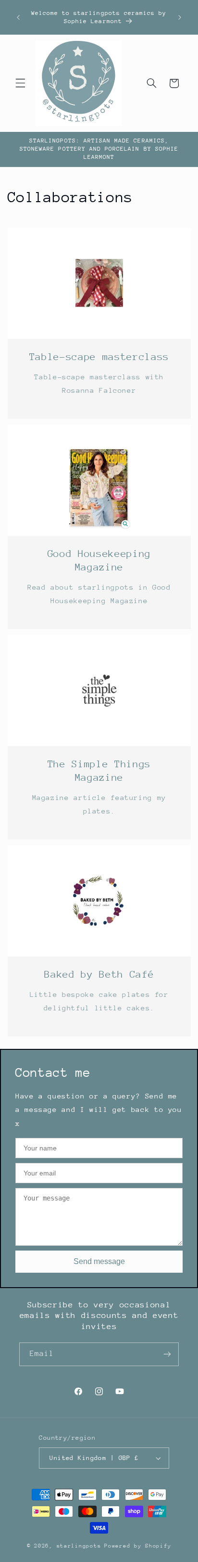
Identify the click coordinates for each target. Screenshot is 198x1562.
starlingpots (79, 1546)
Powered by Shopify (137, 1546)
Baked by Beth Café (99, 974)
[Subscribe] (167, 1354)
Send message (99, 1261)
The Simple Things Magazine (98, 771)
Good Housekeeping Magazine (98, 560)
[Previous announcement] (18, 17)
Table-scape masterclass (99, 356)
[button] (20, 83)
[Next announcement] (179, 17)
